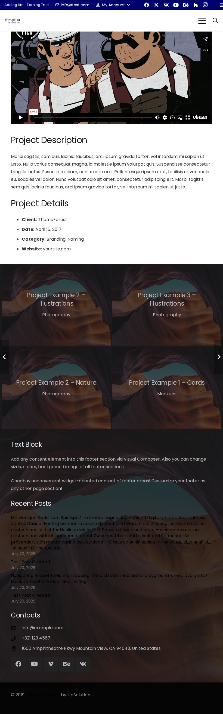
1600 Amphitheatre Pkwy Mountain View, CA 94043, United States (91, 648)
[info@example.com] (16, 628)
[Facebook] (146, 5)
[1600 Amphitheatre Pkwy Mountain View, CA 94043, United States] (16, 648)
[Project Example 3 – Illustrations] (166, 305)
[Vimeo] (50, 664)
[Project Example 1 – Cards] (166, 388)
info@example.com (42, 628)
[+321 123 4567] (16, 638)
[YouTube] (176, 5)
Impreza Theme (43, 695)
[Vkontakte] (166, 5)
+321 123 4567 (36, 638)
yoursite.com (57, 249)
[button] (112, 5)
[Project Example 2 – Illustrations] (56, 305)
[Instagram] (205, 5)
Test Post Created (30, 562)
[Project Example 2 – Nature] (56, 388)
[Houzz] (195, 5)
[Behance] (186, 5)
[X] (156, 5)
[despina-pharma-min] (12, 21)
